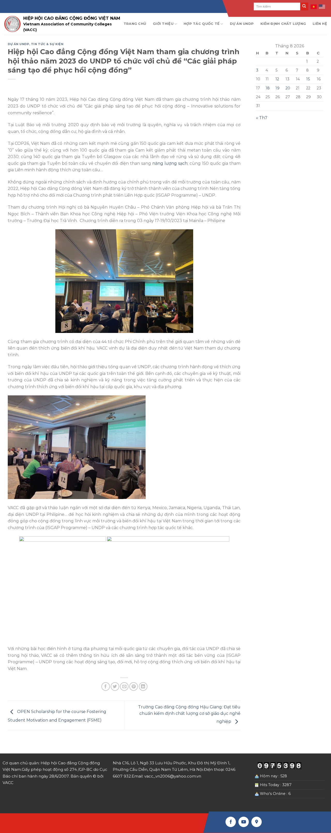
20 (287, 88)
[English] (322, 6)
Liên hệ (320, 24)
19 (277, 88)
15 (308, 79)
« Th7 (261, 117)
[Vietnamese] (314, 6)
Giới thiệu (163, 24)
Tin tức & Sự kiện (47, 44)
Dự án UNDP (242, 24)
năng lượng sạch (169, 163)
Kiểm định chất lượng (283, 24)
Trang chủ (135, 24)
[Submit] (304, 6)
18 (268, 88)
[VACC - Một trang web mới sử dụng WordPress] (12, 24)
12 (277, 79)
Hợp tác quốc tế (202, 24)
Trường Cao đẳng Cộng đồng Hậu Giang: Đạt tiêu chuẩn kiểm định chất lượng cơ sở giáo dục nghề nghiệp (189, 714)
